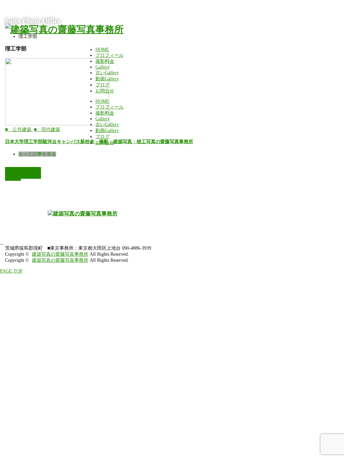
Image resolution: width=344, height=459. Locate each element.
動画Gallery (107, 78)
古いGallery (107, 72)
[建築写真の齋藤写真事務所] (64, 29)
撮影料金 (104, 61)
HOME (102, 49)
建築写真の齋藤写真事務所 (60, 254)
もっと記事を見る (37, 154)
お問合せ (104, 90)
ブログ (102, 84)
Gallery (102, 67)
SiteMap (23, 172)
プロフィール (109, 55)
